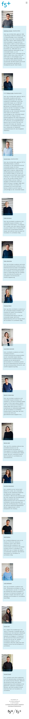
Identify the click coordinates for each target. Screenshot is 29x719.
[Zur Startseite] (14, 713)
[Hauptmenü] (26, 3)
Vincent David (7, 674)
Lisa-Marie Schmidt (9, 349)
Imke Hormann (8, 218)
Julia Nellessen (8, 583)
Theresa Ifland (7, 305)
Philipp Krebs (10, 93)
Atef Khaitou (7, 537)
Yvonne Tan (7, 626)
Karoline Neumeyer (9, 486)
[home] (6, 7)
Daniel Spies (7, 159)
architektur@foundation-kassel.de (14, 704)
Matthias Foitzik (8, 31)
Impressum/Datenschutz (14, 706)
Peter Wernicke (8, 261)
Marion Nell (7, 443)
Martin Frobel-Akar (9, 395)
